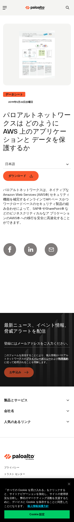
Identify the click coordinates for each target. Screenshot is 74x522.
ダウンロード (17, 175)
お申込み (15, 372)
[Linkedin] (30, 249)
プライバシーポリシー (38, 358)
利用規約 (63, 358)
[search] (67, 7)
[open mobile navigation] (4, 7)
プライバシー (11, 467)
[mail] (51, 249)
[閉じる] (69, 483)
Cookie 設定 (37, 514)
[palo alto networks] (35, 8)
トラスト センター (14, 474)
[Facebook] (9, 249)
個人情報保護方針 (38, 506)
